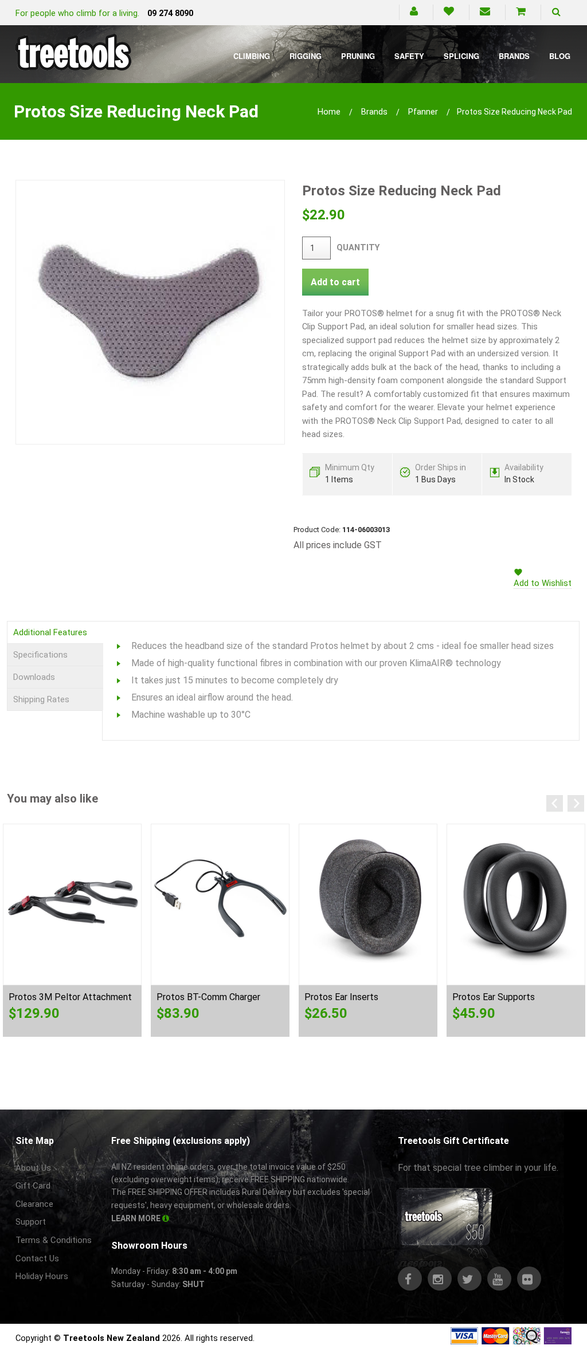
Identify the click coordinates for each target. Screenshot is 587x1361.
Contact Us (37, 1258)
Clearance (34, 1204)
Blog (559, 55)
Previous (554, 803)
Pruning (358, 55)
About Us (33, 1168)
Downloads (34, 677)
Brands (514, 55)
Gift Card (32, 1186)
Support (30, 1222)
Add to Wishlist (543, 583)
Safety (409, 55)
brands (374, 112)
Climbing (251, 55)
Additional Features (50, 632)
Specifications (40, 655)
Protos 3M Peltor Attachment (70, 997)
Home (329, 112)
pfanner (423, 112)
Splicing (461, 55)
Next (576, 803)
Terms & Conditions (53, 1240)
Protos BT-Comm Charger (208, 997)
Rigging (305, 55)
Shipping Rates (41, 699)
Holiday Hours (41, 1276)
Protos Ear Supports (493, 997)
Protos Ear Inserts (341, 997)
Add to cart (335, 282)
